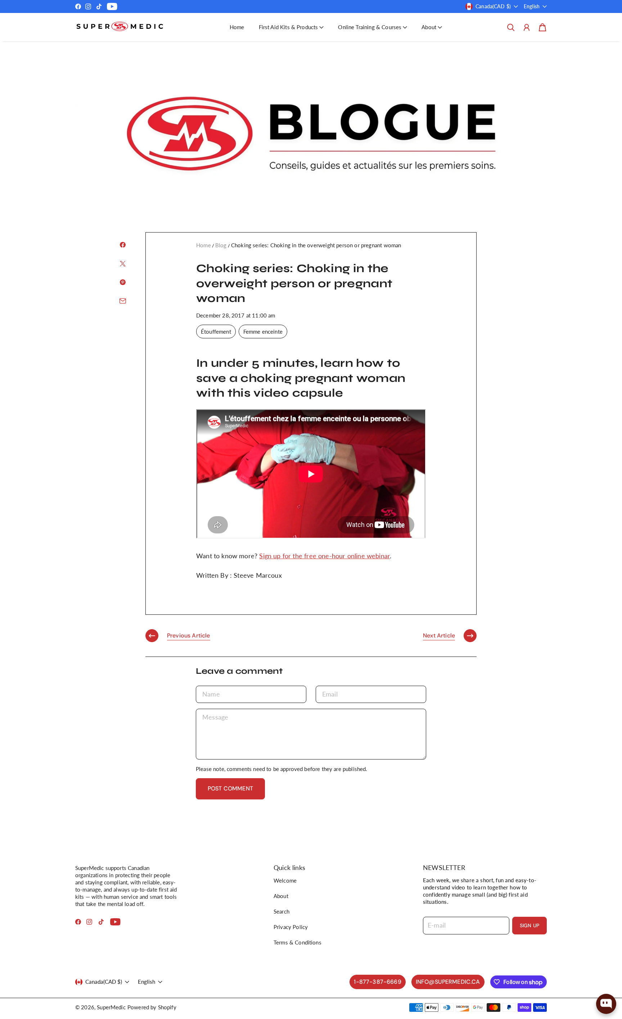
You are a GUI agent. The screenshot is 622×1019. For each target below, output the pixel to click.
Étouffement (216, 331)
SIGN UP (529, 925)
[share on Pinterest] (122, 282)
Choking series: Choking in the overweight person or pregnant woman (316, 245)
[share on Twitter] (122, 263)
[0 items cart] (542, 27)
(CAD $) (103, 981)
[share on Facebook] (122, 244)
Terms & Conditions (297, 942)
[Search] (510, 27)
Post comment (230, 788)
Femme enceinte (263, 331)
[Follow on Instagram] (88, 6)
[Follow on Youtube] (112, 6)
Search (281, 911)
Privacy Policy (291, 927)
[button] (291, 27)
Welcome (285, 880)
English (532, 6)
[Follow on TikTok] (99, 6)
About (281, 896)
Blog (221, 245)
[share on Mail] (122, 301)
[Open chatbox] (606, 1004)
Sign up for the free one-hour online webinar (324, 556)
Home (237, 27)
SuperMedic (111, 1007)
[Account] (526, 27)
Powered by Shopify (151, 1007)
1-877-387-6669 (377, 982)
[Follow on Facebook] (78, 6)
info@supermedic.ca (448, 982)
